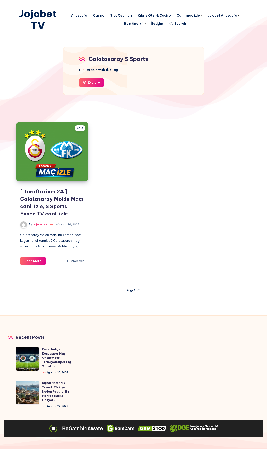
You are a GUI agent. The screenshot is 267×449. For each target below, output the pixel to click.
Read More (35, 262)
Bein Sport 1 (133, 24)
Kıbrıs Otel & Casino (154, 16)
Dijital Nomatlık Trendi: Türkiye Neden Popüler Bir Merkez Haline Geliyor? (56, 391)
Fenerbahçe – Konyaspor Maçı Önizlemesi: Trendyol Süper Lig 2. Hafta (56, 357)
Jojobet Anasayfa (222, 16)
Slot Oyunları (121, 16)
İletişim (157, 24)
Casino (98, 16)
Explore (93, 82)
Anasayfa (79, 16)
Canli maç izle (188, 16)
